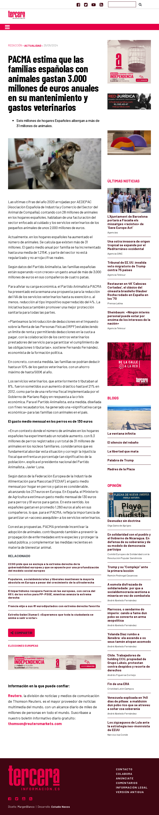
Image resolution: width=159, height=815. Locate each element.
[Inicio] (16, 14)
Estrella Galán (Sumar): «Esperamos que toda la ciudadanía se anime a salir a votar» (50, 616)
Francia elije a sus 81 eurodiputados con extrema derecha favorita (54, 606)
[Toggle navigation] (7, 27)
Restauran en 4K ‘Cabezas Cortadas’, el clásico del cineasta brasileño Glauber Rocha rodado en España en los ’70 (127, 291)
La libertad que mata (123, 451)
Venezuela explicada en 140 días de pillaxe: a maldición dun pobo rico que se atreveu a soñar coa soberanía (128, 703)
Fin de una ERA (118, 684)
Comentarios (127, 782)
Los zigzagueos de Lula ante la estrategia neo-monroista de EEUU (128, 726)
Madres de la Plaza (121, 469)
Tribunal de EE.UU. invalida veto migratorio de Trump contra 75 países (126, 266)
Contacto (124, 769)
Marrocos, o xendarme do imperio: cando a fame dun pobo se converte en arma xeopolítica (127, 614)
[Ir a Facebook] (78, 4)
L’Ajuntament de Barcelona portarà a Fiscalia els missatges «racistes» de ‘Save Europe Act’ (127, 222)
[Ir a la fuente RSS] (101, 4)
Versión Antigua (130, 791)
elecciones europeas (23, 645)
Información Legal (132, 787)
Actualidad (32, 45)
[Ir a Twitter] (86, 4)
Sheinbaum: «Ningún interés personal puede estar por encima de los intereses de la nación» (128, 317)
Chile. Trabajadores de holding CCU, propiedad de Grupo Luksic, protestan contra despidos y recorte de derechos (128, 662)
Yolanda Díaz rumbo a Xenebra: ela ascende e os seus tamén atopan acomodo (129, 637)
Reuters (15, 695)
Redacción (15, 45)
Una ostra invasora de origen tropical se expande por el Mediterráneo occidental (128, 245)
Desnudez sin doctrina (123, 521)
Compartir (22, 633)
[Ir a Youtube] (94, 4)
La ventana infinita (121, 433)
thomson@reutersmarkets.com (35, 723)
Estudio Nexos (60, 806)
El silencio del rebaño (123, 442)
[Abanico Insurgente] (129, 147)
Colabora (124, 773)
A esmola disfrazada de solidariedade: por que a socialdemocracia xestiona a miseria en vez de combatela (128, 589)
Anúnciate (125, 778)
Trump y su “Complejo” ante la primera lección (127, 568)
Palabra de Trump (120, 460)
